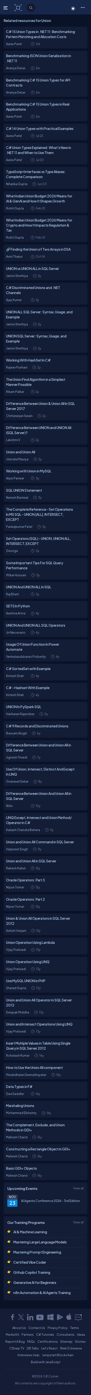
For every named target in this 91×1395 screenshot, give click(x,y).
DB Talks (33, 1348)
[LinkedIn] (30, 1317)
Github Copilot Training (31, 1272)
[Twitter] (21, 1317)
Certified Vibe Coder (29, 1262)
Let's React (49, 1348)
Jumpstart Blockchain (58, 1355)
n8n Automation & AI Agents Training (42, 1292)
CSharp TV (16, 1348)
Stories (80, 1341)
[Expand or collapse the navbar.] (6, 8)
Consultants (65, 1334)
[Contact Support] (78, 1317)
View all (78, 1188)
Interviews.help (28, 1355)
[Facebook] (12, 1317)
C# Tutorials (45, 1334)
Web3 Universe (71, 1348)
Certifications (47, 1341)
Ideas (81, 1334)
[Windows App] (50, 1317)
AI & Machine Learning (30, 1232)
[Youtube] (40, 1317)
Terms (74, 1328)
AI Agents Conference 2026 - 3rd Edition (50, 1201)
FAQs (31, 1341)
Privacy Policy (58, 1328)
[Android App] (60, 1317)
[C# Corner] (19, 7)
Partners (28, 1334)
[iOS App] (69, 1317)
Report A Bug (15, 1341)
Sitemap (66, 1341)
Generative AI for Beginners (34, 1282)
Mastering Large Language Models (40, 1242)
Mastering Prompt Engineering (37, 1252)
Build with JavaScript (45, 1362)
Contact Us (36, 1328)
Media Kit (12, 1334)
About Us (19, 1328)
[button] (82, 7)
